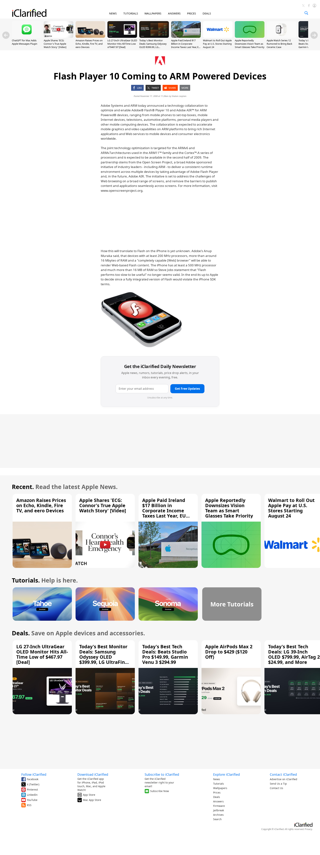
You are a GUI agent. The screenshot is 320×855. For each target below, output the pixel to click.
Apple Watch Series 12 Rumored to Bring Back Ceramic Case (279, 44)
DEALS (207, 13)
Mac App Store (92, 800)
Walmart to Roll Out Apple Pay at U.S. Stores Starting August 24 (217, 44)
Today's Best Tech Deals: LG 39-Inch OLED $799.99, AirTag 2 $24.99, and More (294, 654)
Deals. (21, 633)
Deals (216, 797)
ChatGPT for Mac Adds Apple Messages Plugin (24, 42)
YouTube (32, 800)
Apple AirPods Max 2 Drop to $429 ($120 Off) (228, 651)
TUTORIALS (130, 13)
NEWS (113, 13)
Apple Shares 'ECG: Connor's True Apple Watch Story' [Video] (55, 44)
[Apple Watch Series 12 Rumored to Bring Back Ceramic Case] (281, 37)
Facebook (32, 779)
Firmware (219, 806)
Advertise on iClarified (283, 779)
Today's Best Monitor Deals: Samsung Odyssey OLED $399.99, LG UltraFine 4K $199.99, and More (153, 47)
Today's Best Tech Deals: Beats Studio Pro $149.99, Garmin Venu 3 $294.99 (165, 654)
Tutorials (218, 783)
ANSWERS (174, 13)
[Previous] (6, 35)
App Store (89, 794)
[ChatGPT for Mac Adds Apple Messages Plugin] (26, 37)
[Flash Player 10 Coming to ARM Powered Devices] (141, 319)
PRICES (191, 13)
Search (217, 819)
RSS (29, 805)
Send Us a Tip (278, 783)
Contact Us (276, 788)
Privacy (308, 829)
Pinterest (32, 789)
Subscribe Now (159, 791)
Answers (218, 801)
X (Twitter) (33, 784)
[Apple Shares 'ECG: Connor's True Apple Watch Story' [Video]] (58, 37)
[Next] (314, 35)
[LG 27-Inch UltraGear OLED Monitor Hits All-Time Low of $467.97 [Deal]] (122, 37)
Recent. (23, 487)
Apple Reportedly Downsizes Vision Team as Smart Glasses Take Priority (249, 44)
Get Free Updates (187, 389)
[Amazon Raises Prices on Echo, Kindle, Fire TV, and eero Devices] (90, 37)
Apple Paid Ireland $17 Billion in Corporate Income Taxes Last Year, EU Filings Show (185, 45)
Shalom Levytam (179, 96)
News (216, 779)
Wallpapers (220, 788)
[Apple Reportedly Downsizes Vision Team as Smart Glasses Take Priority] (249, 37)
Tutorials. (26, 580)
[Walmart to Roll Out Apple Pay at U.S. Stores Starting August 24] (218, 37)
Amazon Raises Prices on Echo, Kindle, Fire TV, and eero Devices (89, 44)
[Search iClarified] (306, 13)
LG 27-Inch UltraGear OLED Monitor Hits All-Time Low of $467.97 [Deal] (122, 44)
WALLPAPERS (152, 13)
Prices (217, 792)
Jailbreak (218, 810)
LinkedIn (32, 794)
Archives (218, 814)
